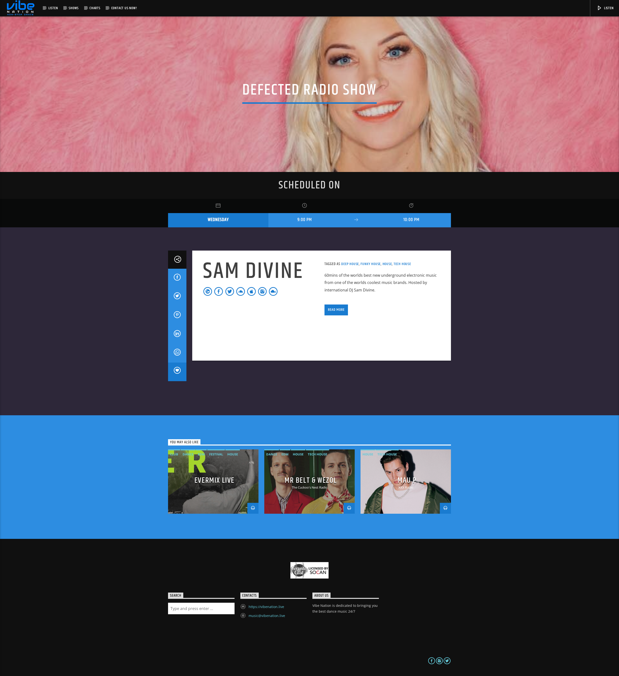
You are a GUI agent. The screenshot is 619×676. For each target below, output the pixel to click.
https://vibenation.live (266, 606)
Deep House (350, 264)
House (387, 264)
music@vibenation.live (267, 615)
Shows (74, 8)
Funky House (371, 264)
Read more (336, 310)
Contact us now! (124, 8)
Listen (53, 8)
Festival (216, 454)
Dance (188, 454)
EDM (201, 454)
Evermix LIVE (214, 480)
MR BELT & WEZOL (311, 480)
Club (174, 454)
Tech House (402, 264)
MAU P (407, 480)
